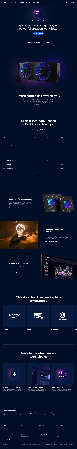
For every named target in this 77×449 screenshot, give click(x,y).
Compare (41, 129)
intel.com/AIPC (29, 413)
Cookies (40, 432)
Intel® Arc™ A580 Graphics (8, 160)
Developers (28, 2)
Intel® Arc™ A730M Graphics (8, 156)
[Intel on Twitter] (6, 439)
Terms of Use (41, 427)
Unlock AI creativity (13, 272)
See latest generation (38, 33)
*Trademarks (41, 429)
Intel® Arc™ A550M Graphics (8, 168)
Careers (22, 429)
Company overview (24, 427)
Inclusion (22, 432)
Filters (35, 129)
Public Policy (23, 434)
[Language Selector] (66, 2)
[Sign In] (63, 2)
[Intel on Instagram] (12, 439)
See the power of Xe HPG (14, 207)
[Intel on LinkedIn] (8, 439)
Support (16, 2)
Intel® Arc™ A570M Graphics (8, 164)
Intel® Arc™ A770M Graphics (8, 141)
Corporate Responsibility (25, 430)
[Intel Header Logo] (5, 2)
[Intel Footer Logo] (5, 425)
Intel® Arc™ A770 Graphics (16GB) (9, 148)
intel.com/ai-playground (52, 414)
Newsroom (59, 427)
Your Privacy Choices (42, 434)
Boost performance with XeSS (51, 241)
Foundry (38, 2)
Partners (33, 2)
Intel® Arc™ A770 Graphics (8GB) (9, 145)
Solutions (22, 2)
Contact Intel (59, 432)
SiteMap (58, 436)
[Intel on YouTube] (10, 439)
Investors (58, 429)
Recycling (58, 434)
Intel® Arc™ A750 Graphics (8, 152)
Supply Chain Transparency (25, 436)
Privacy (40, 430)
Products (11, 2)
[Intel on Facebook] (4, 439)
